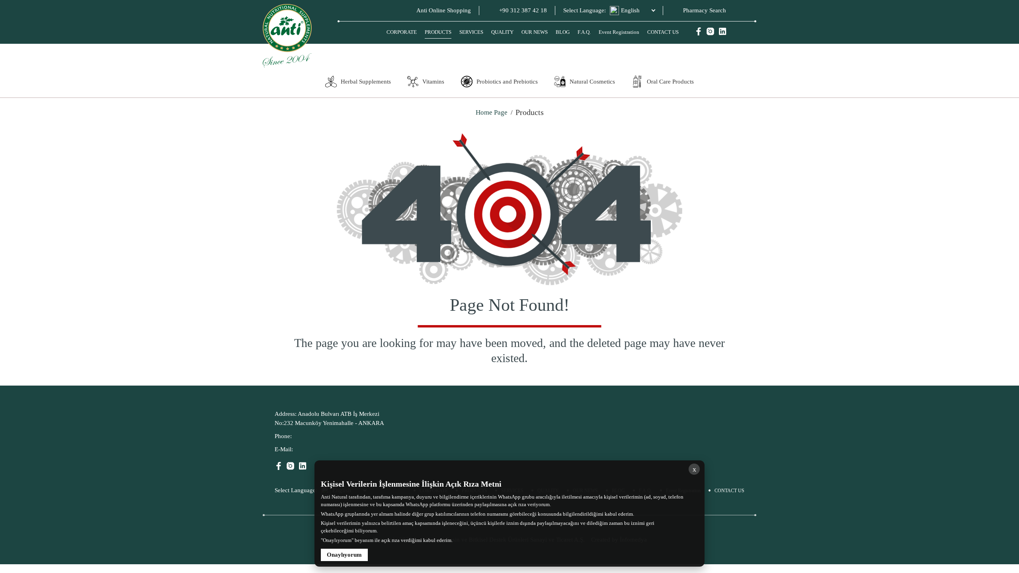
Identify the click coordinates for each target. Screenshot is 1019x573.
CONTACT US (663, 32)
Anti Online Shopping (443, 10)
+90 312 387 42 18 (523, 10)
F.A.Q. (584, 32)
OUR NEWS (534, 32)
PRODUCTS (438, 32)
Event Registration (619, 32)
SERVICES (471, 32)
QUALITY (502, 32)
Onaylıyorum (344, 555)
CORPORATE (402, 32)
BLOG (563, 32)
